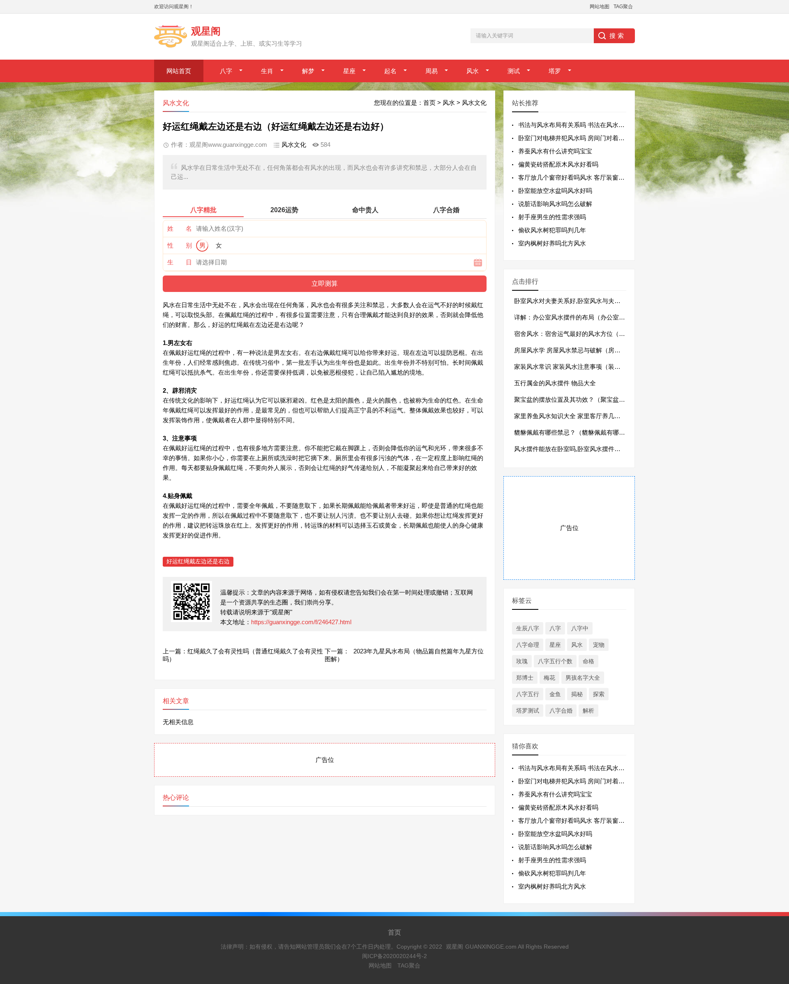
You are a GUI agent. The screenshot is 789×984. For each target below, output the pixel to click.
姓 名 (179, 228)
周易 (431, 70)
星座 (349, 70)
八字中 (579, 628)
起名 (390, 70)
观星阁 (454, 946)
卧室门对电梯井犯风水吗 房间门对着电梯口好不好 (586, 137)
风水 (472, 70)
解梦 (308, 70)
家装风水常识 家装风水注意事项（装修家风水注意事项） (592, 366)
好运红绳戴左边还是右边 (198, 561)
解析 (588, 710)
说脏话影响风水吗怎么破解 (555, 203)
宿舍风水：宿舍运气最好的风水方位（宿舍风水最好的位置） (597, 333)
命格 (588, 661)
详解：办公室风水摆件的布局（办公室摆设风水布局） (588, 317)
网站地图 (599, 6)
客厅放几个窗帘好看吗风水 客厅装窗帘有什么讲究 (586, 177)
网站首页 (178, 70)
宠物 (598, 644)
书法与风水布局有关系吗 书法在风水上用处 (577, 124)
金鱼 (555, 694)
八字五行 (527, 694)
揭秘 (577, 694)
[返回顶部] (772, 877)
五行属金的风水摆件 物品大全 (555, 383)
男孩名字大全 (582, 677)
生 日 (179, 262)
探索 (598, 694)
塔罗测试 (527, 710)
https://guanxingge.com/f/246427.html (301, 621)
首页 (429, 102)
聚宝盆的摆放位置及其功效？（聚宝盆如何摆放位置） (588, 399)
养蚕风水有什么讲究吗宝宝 (555, 151)
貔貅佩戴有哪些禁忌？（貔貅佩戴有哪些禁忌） (579, 432)
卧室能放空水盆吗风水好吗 (555, 190)
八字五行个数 (555, 661)
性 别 (179, 245)
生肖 (267, 70)
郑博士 (524, 677)
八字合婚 (560, 710)
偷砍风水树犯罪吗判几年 (552, 230)
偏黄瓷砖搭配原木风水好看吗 (558, 164)
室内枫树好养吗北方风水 (552, 243)
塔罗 (555, 70)
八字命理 (527, 644)
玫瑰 (522, 661)
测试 (514, 70)
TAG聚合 (623, 6)
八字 (226, 70)
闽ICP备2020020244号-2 (394, 956)
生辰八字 (527, 628)
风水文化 (474, 102)
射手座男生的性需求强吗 (552, 216)
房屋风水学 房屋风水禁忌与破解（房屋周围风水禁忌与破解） (598, 350)
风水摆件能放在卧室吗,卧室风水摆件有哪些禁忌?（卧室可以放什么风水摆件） (621, 448)
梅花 (549, 677)
